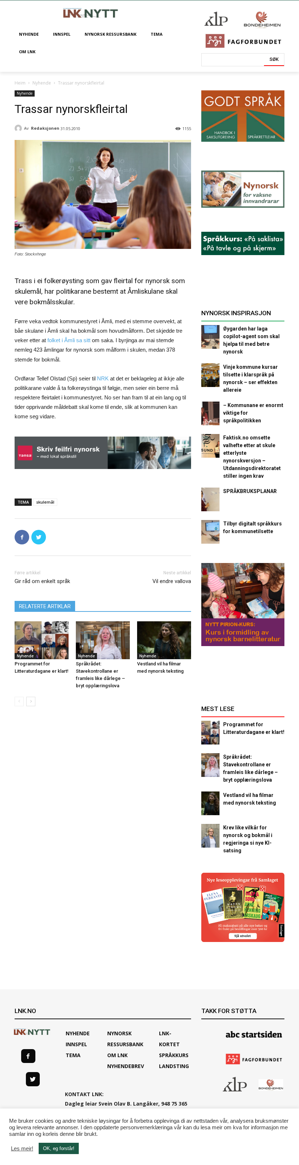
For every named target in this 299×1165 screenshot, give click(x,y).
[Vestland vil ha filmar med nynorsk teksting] (164, 640)
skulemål (45, 502)
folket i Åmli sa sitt (68, 340)
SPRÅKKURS (174, 1055)
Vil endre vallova (171, 581)
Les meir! (22, 1149)
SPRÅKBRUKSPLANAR (250, 491)
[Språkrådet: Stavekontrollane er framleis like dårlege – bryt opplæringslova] (103, 640)
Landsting (174, 1066)
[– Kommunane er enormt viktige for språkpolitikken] (210, 413)
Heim (20, 83)
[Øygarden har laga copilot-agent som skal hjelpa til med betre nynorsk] (210, 337)
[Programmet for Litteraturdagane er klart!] (42, 640)
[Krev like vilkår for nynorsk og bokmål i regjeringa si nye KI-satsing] (210, 836)
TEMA (73, 1055)
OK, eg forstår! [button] (58, 1148)
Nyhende (41, 83)
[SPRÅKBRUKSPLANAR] (210, 499)
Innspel (76, 1044)
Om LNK (117, 1055)
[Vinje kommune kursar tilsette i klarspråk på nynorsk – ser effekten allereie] (210, 375)
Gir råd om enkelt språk (42, 581)
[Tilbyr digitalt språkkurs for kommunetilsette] (210, 532)
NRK (103, 378)
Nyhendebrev (125, 1066)
